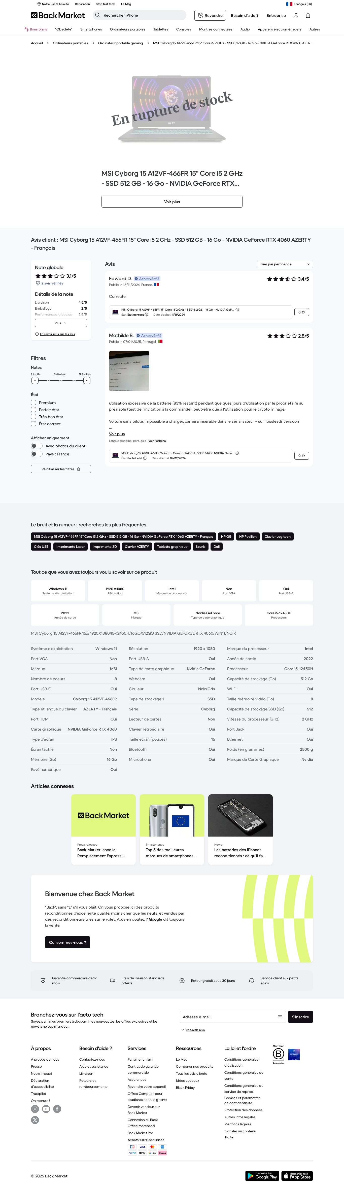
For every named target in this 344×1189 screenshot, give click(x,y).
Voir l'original (157, 441)
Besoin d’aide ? (245, 15)
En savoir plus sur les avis (57, 334)
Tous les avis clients (191, 1073)
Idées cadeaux (187, 1080)
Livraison (86, 1073)
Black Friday (185, 1087)
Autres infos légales (240, 1117)
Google (155, 919)
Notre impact (41, 1073)
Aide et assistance (93, 1066)
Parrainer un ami (140, 1059)
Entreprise (276, 15)
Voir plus (117, 433)
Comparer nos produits (194, 1066)
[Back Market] (58, 15)
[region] (172, 830)
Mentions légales (237, 1124)
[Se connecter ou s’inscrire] (296, 15)
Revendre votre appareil (147, 1086)
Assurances (137, 1079)
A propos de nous (45, 1059)
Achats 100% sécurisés (146, 1140)
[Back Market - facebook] (57, 1109)
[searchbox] (143, 15)
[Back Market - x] (35, 1120)
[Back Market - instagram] (35, 1109)
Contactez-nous (92, 1059)
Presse (36, 1066)
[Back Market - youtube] (46, 1109)
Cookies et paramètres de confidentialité (242, 1100)
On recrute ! (40, 1100)
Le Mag (182, 1059)
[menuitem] (91, 29)
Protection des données (243, 1110)
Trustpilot (38, 1093)
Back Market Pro (140, 1133)
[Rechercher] (98, 15)
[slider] (35, 380)
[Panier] (308, 15)
